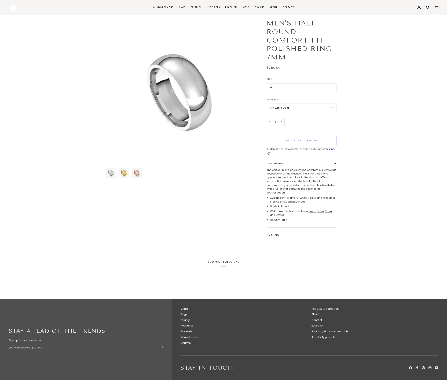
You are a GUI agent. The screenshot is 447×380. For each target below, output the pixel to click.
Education (318, 325)
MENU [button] (184, 309)
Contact (317, 320)
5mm (320, 211)
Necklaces (187, 325)
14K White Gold (279, 107)
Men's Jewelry (189, 337)
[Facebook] (410, 367)
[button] (182, 7)
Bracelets (186, 331)
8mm (279, 215)
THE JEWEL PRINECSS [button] (325, 309)
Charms (186, 343)
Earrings (185, 320)
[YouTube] (436, 367)
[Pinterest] (423, 367)
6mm (328, 211)
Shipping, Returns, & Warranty (330, 331)
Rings (184, 314)
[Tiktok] (417, 367)
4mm (312, 211)
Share (275, 235)
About (315, 314)
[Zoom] (112, 160)
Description (275, 163)
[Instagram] (430, 367)
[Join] (160, 347)
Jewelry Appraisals (323, 337)
